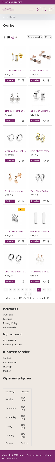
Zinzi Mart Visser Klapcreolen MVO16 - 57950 (15, 151)
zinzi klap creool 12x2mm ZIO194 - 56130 (15, 271)
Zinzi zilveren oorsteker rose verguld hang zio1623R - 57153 (15, 191)
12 (49, 289)
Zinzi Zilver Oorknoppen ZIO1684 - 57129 (40, 191)
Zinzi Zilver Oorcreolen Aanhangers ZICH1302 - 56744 (15, 231)
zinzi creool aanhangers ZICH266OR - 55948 (40, 271)
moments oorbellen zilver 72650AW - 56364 (40, 231)
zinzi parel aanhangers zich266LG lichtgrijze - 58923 (15, 110)
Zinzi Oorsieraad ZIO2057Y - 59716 (15, 70)
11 (44, 289)
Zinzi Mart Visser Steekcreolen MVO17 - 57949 (40, 110)
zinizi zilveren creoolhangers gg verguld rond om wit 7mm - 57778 (40, 151)
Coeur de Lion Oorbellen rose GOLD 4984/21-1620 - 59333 (40, 70)
